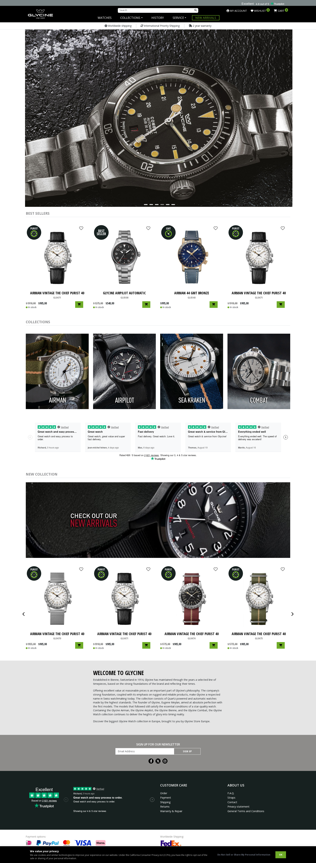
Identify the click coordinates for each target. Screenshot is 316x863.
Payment (165, 797)
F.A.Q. (230, 793)
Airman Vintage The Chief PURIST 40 (192, 635)
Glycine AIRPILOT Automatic (124, 294)
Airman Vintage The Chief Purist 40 (57, 294)
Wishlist (261, 10)
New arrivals (205, 18)
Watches (105, 18)
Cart (282, 10)
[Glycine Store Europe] (40, 12)
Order (163, 793)
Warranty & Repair (171, 811)
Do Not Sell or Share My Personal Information (243, 854)
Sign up (187, 751)
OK (280, 854)
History (157, 18)
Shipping (165, 802)
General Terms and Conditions (245, 811)
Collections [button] (130, 18)
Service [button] (178, 18)
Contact (232, 802)
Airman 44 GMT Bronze (191, 294)
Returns (165, 806)
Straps (231, 797)
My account (238, 10)
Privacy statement (238, 806)
